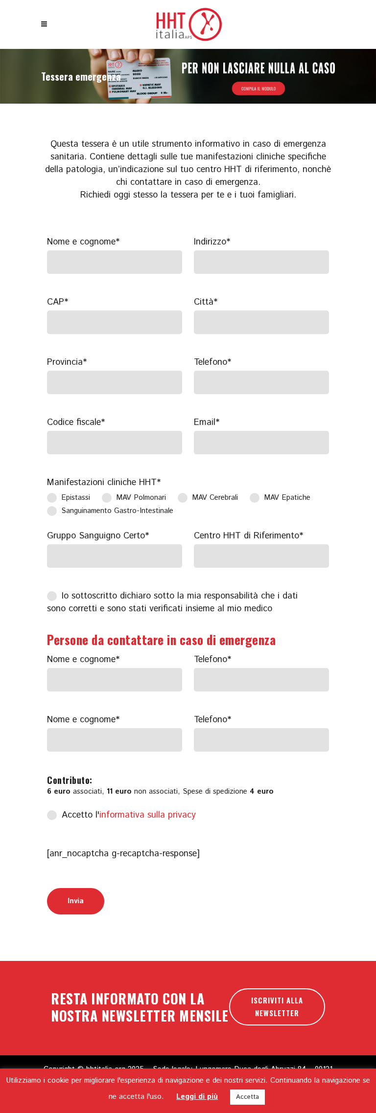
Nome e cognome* (83, 242)
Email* (206, 422)
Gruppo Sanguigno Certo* (98, 536)
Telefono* (212, 362)
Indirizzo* (212, 242)
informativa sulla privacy (147, 815)
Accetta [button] (247, 1097)
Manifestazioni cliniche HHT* (104, 482)
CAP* (57, 302)
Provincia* (67, 362)
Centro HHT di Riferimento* (248, 536)
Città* (205, 302)
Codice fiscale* (76, 422)
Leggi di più (197, 1096)
